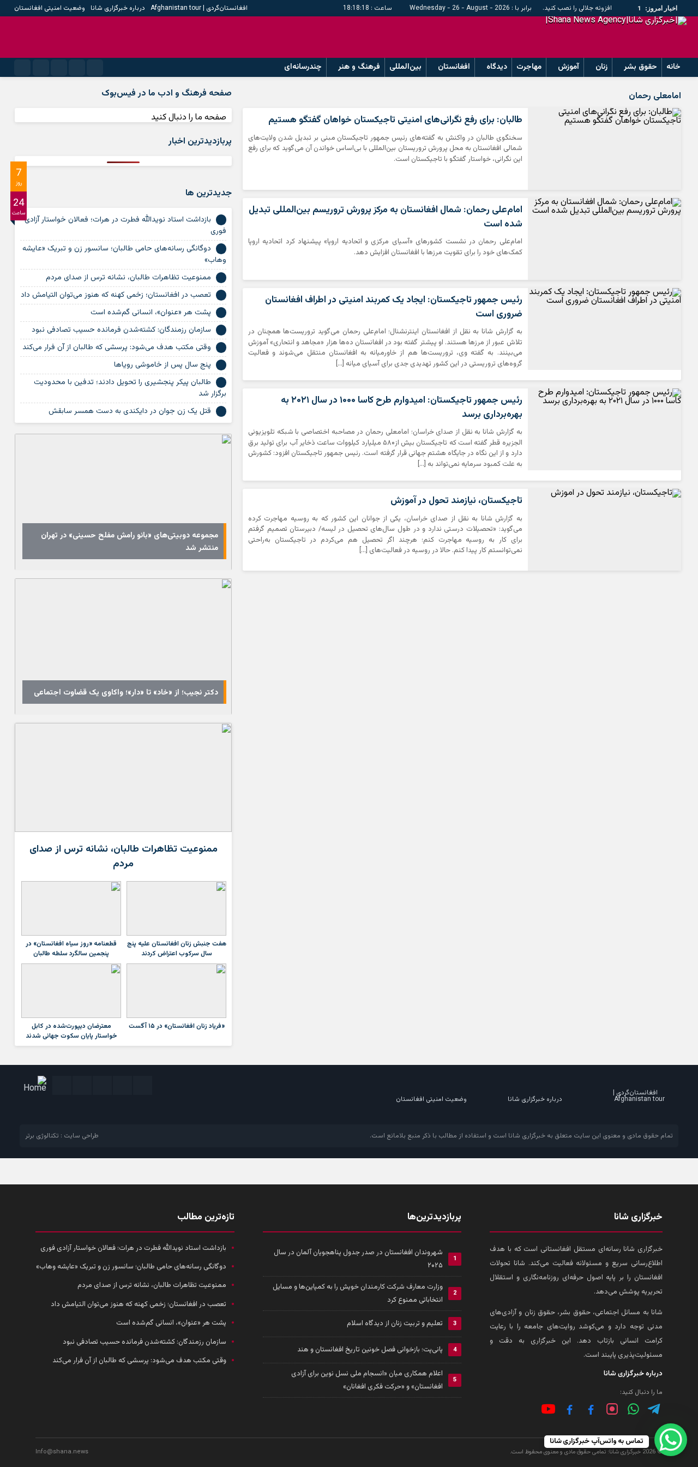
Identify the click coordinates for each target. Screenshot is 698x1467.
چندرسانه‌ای (303, 67)
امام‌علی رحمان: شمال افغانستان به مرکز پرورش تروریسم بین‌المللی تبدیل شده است (385, 217)
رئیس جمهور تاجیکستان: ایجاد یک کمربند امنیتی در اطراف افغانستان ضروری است (393, 307)
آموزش (568, 67)
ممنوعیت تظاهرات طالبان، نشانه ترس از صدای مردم (128, 278)
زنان (601, 67)
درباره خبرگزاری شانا (118, 8)
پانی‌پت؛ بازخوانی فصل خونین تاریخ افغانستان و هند (370, 1349)
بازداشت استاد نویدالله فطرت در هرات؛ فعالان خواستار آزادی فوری (125, 225)
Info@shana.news (61, 1452)
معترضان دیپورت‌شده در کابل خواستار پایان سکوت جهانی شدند (71, 1031)
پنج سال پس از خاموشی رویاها (162, 365)
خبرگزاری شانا (526, 1136)
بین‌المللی (405, 67)
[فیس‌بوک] (591, 1409)
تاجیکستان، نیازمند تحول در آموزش (456, 501)
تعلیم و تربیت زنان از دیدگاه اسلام (395, 1323)
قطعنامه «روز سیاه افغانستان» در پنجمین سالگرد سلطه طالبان (71, 949)
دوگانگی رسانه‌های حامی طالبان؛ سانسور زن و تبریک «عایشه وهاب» (124, 254)
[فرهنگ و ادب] (569, 1409)
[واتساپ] (633, 1409)
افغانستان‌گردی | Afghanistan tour (199, 8)
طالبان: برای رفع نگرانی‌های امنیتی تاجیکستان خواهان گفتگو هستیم (395, 120)
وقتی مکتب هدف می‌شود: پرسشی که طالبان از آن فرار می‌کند (116, 348)
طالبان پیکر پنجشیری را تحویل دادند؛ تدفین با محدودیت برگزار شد (130, 388)
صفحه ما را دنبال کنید (188, 117)
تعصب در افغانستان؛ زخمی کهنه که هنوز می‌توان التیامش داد (116, 295)
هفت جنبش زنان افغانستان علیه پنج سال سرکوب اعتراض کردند (176, 949)
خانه (673, 67)
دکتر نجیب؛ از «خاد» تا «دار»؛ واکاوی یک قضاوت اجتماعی (126, 693)
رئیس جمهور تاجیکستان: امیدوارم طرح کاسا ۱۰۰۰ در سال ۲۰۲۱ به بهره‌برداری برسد (401, 407)
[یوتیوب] (548, 1409)
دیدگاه (496, 67)
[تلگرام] (655, 1409)
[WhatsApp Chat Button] (670, 1439)
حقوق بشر (640, 67)
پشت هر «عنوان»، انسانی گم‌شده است (151, 313)
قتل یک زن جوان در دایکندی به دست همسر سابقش (130, 411)
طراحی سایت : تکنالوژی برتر (62, 1136)
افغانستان (454, 67)
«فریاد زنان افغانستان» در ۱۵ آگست (177, 1026)
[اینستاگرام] (612, 1409)
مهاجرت (528, 67)
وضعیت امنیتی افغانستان (49, 8)
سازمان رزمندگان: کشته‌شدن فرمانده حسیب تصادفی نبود (121, 330)
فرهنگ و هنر (359, 67)
